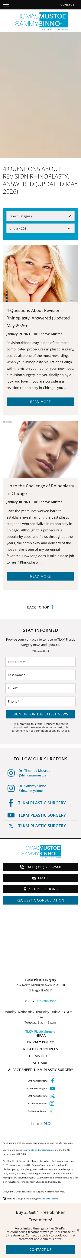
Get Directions (43, 889)
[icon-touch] (40, 1123)
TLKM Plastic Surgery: (36, 1080)
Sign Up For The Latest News (40, 714)
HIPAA (40, 1035)
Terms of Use (40, 1056)
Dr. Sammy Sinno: (37, 1111)
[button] (6, 4)
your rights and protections (37, 1149)
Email (43, 878)
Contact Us (40, 1249)
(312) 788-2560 (46, 1001)
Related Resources (40, 1049)
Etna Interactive (49, 1198)
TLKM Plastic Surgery (42, 803)
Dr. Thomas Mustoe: (37, 1103)
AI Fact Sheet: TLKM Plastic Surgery (40, 1069)
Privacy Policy (40, 1042)
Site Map (40, 1063)
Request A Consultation (40, 900)
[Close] (78, 1230)
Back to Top (38, 607)
